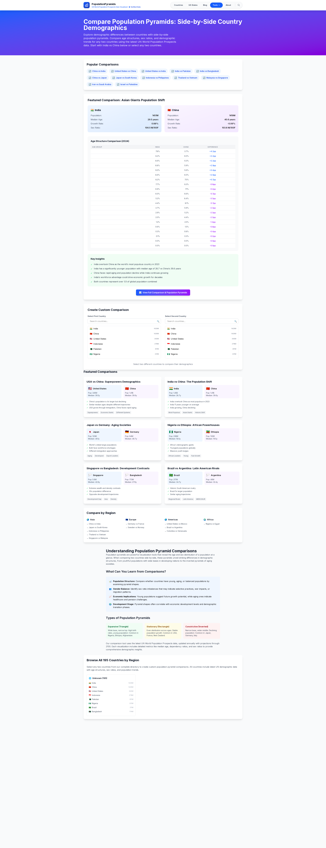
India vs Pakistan (181, 71)
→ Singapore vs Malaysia (97, 538)
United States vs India (154, 71)
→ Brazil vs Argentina (173, 527)
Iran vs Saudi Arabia (100, 84)
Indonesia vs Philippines (155, 77)
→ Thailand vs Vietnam (96, 534)
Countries (178, 5)
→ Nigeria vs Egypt (211, 524)
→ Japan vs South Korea (97, 527)
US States (193, 5)
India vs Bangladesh (207, 71)
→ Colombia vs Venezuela (176, 531)
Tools (215, 5)
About (228, 5)
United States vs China (123, 71)
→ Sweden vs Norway (135, 527)
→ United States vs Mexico (176, 524)
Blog (205, 5)
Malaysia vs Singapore (215, 77)
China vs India (97, 71)
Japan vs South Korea (124, 77)
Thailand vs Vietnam (185, 77)
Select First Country (97, 316)
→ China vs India (93, 524)
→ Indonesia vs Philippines (98, 531)
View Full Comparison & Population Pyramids (163, 292)
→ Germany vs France (135, 524)
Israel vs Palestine (127, 84)
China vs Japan (98, 77)
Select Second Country (175, 316)
